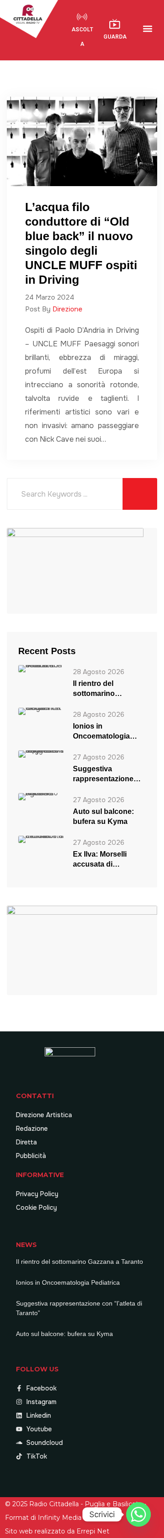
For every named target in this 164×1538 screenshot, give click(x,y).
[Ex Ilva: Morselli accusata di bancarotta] (41, 839)
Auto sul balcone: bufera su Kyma (103, 816)
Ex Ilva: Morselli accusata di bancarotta (100, 859)
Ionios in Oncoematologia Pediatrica (101, 731)
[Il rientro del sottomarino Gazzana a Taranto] (41, 668)
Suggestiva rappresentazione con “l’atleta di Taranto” (103, 774)
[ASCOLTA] (82, 16)
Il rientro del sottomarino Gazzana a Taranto (105, 689)
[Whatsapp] (138, 1514)
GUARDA (115, 37)
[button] (147, 28)
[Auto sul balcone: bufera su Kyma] (41, 796)
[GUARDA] (114, 24)
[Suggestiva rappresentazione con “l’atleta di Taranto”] (41, 754)
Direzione (67, 309)
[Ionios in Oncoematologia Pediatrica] (41, 711)
